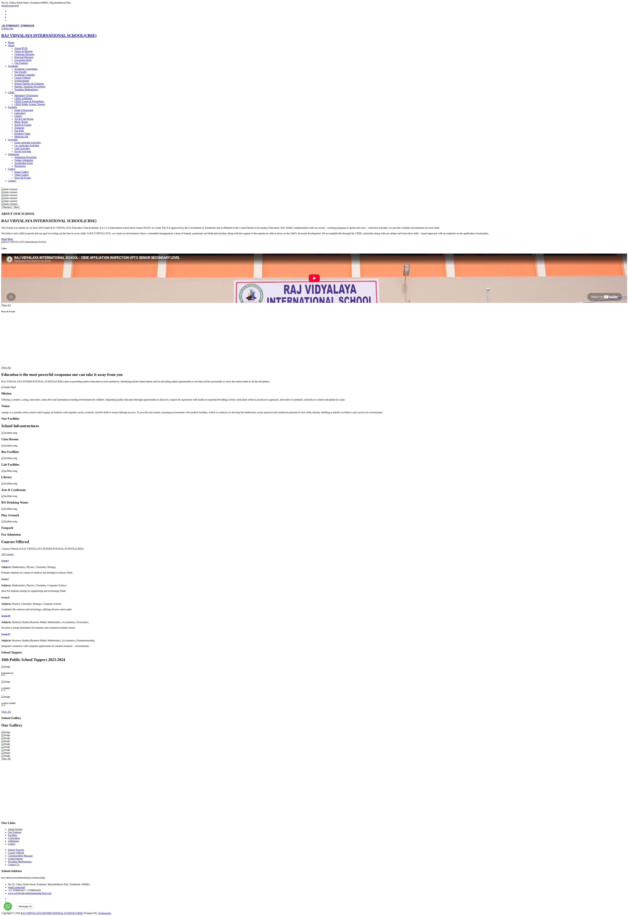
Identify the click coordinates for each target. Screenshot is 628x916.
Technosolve (104, 913)
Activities (13, 139)
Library (18, 116)
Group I (5, 560)
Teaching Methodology (26, 89)
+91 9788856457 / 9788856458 (17, 25)
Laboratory (20, 113)
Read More (7, 239)
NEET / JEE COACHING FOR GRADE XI (27, 365)
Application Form (23, 163)
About (11, 45)
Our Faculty (20, 71)
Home (11, 42)
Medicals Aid (21, 136)
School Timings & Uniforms (29, 83)
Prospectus (20, 166)
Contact (12, 180)
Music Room (21, 121)
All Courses (7, 554)
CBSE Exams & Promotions (29, 101)
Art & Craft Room (23, 119)
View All (6, 305)
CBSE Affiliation (23, 98)
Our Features (21, 63)
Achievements (21, 80)
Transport (19, 127)
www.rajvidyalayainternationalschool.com (29, 893)
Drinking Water (22, 133)
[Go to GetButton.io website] (8, 913)
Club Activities (22, 148)
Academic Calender (24, 74)
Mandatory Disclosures (26, 95)
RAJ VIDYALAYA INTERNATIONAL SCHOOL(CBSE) (52, 913)
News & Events (22, 177)
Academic (13, 66)
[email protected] (16, 887)
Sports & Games (22, 124)
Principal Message (23, 57)
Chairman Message (24, 54)
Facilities (12, 107)
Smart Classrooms (23, 110)
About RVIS (20, 48)
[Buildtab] (7, 28)
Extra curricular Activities (27, 142)
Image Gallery (21, 172)
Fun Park (19, 130)
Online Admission (23, 160)
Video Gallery (21, 174)
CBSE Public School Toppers (29, 104)
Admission (13, 154)
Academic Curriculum (25, 69)
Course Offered (22, 77)
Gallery (12, 169)
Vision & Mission (23, 51)
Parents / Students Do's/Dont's (29, 86)
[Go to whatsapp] (8, 906)
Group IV (5, 634)
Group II (5, 597)
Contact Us (13, 864)
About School (15, 829)
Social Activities (22, 151)
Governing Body (23, 60)
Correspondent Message (20, 855)
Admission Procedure (25, 157)
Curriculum (14, 838)
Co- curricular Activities (26, 145)
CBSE (11, 92)
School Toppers (16, 849)
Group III (5, 616)
